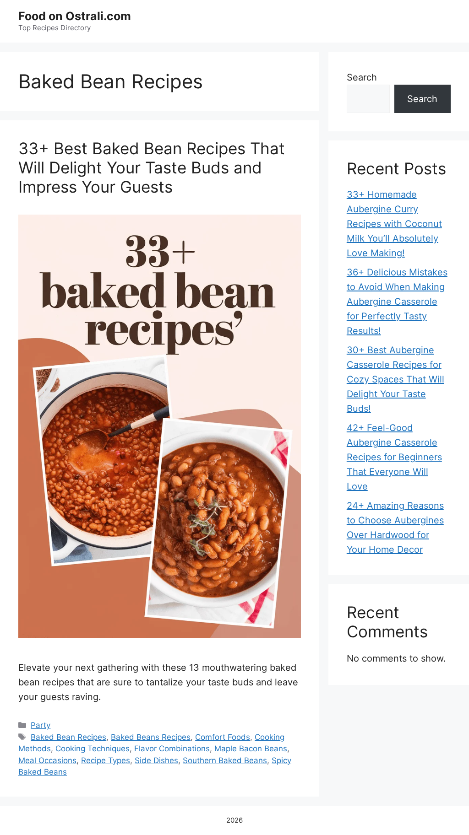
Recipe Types (105, 760)
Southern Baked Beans (225, 760)
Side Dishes (156, 760)
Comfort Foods (222, 737)
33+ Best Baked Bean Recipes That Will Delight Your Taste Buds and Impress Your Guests (151, 167)
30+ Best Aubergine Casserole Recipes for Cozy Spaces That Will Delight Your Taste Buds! (395, 379)
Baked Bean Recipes (68, 737)
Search (362, 77)
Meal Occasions (47, 760)
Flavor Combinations (172, 748)
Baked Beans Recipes (151, 737)
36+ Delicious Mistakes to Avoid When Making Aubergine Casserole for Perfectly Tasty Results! (397, 301)
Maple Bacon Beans (250, 748)
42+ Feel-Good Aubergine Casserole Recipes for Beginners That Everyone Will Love (394, 457)
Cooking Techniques (92, 748)
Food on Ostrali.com (74, 16)
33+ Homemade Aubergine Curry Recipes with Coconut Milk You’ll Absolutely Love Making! (394, 224)
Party (40, 725)
